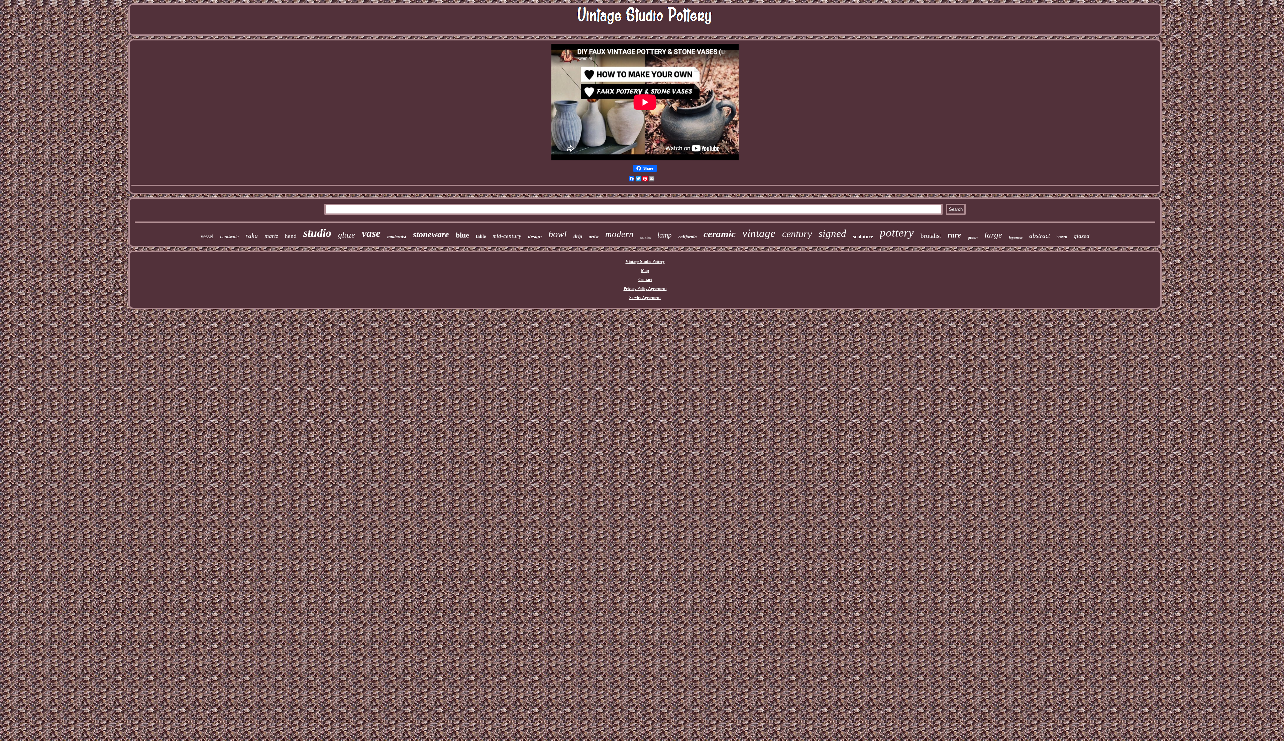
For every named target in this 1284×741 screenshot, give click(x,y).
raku (251, 235)
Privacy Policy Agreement (645, 288)
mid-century (507, 236)
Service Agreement (645, 297)
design (535, 236)
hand (291, 236)
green (973, 238)
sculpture (863, 236)
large (993, 234)
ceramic (720, 234)
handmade (229, 237)
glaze (346, 235)
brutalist (931, 235)
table (481, 236)
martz (271, 236)
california (687, 236)
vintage (758, 233)
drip (577, 236)
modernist (396, 236)
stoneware (431, 234)
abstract (1039, 235)
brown (1062, 237)
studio (317, 233)
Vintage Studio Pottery (645, 261)
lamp (664, 235)
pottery (897, 232)
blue (462, 235)
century (797, 233)
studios (645, 238)
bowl (557, 234)
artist (594, 236)
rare (954, 235)
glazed (1081, 236)
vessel (207, 236)
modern (619, 234)
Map (645, 270)
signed (832, 233)
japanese (1016, 238)
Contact (645, 279)
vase (371, 233)
